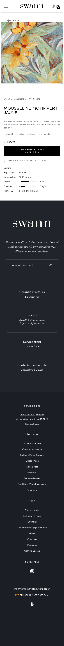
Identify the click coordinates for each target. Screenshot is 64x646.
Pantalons (32, 545)
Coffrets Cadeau (32, 550)
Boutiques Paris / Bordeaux (32, 455)
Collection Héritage (32, 516)
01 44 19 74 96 (32, 346)
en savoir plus (44, 133)
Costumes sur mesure (32, 443)
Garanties (32, 472)
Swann (7, 98)
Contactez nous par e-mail (32, 414)
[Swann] (32, 6)
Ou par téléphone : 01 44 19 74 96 (32, 419)
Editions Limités (32, 510)
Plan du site (32, 490)
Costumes (32, 539)
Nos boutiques (32, 423)
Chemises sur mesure (32, 449)
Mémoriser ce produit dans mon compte (27, 160)
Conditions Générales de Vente (32, 484)
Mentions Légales (32, 478)
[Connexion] (53, 6)
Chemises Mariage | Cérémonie (32, 527)
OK (50, 264)
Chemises (32, 521)
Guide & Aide (32, 466)
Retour (16, 20)
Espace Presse (32, 460)
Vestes (32, 533)
